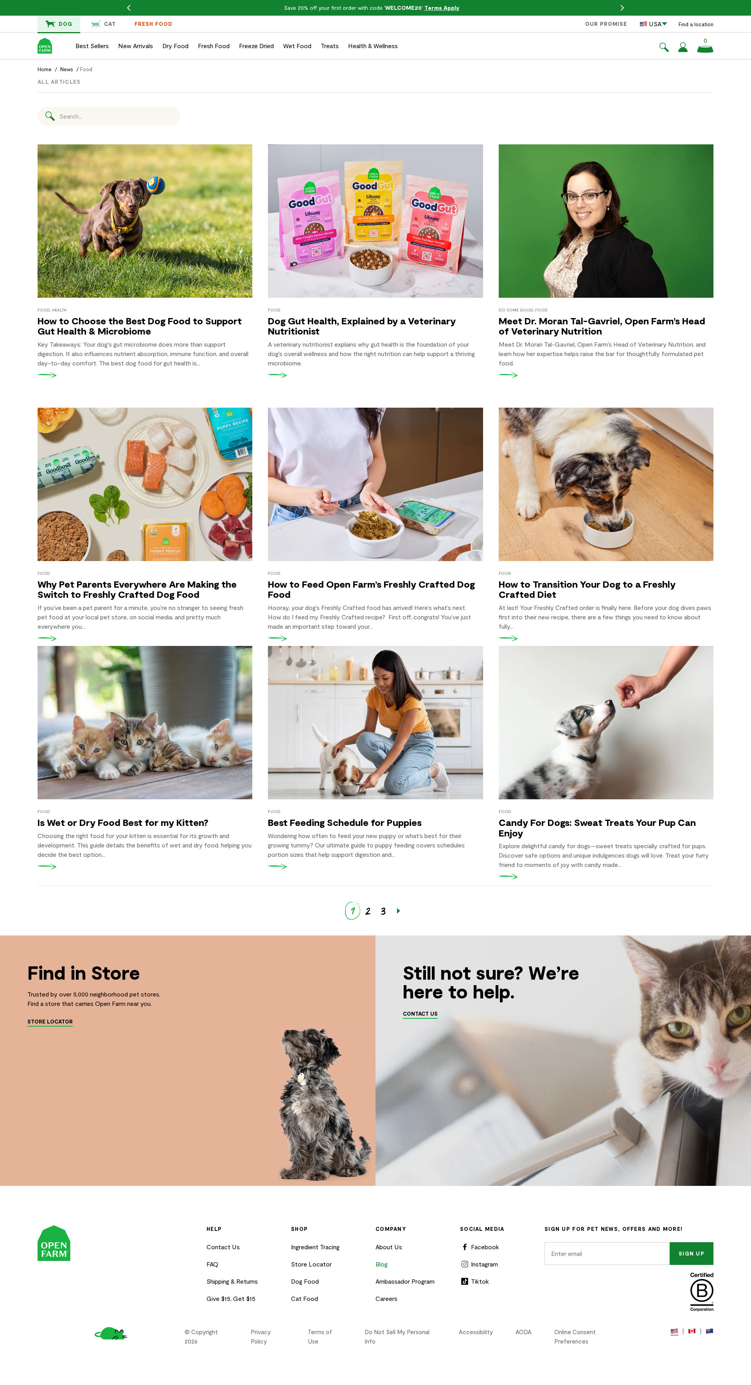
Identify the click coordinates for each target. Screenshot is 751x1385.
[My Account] (683, 49)
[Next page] (398, 911)
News (66, 69)
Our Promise (606, 24)
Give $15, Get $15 (231, 1298)
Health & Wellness (373, 45)
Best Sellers (92, 45)
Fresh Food (153, 24)
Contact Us (223, 1246)
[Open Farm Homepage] (45, 46)
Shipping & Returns (232, 1281)
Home (45, 69)
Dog (65, 24)
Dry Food (175, 45)
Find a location (696, 24)
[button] (664, 48)
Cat (110, 24)
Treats (330, 45)
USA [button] (655, 23)
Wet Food (297, 45)
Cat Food (304, 1298)
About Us (389, 1246)
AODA (524, 1331)
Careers (386, 1298)
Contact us (420, 1014)
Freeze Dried (256, 45)
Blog (382, 1264)
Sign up (691, 1253)
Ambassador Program (405, 1281)
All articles (59, 82)
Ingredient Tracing (315, 1246)
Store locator (50, 1021)
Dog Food (305, 1281)
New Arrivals (135, 45)
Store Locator (311, 1264)
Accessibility (476, 1331)
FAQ (212, 1264)
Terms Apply (441, 7)
